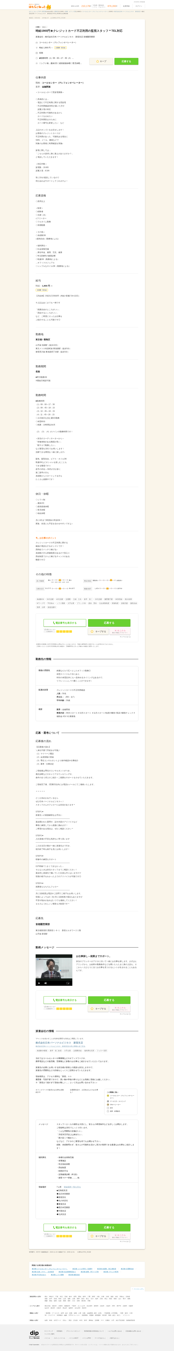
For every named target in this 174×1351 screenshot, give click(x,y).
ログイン (139, 6)
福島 (69, 1298)
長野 (78, 1298)
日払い (65, 1320)
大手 (112, 1320)
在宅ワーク (57, 1320)
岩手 (50, 1298)
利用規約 (59, 1331)
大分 (73, 1301)
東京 (46, 1296)
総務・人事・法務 (79, 1313)
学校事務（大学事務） (111, 1313)
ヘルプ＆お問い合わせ (115, 1331)
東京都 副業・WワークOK (90, 1272)
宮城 (55, 1298)
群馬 (75, 1296)
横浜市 (54, 1306)
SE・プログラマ (50, 1315)
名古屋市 (89, 1306)
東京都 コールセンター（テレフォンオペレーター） (50, 1269)
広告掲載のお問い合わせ (133, 1331)
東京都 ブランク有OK (110, 1272)
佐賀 (59, 1301)
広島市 (59, 1308)
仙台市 (47, 1308)
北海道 (128, 1296)
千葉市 (74, 1306)
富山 (87, 1298)
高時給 (91, 1320)
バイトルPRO (86, 1338)
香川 (124, 1298)
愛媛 (46, 1301)
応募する (126, 61)
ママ (102, 1320)
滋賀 (112, 1296)
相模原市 (67, 1306)
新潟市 (53, 1308)
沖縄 (88, 1301)
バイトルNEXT (73, 1338)
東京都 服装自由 (74, 1275)
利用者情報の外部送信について (94, 1331)
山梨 (73, 1298)
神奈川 (51, 1296)
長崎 (64, 1301)
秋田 (59, 1298)
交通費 (97, 1320)
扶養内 (107, 1320)
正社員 (75, 1320)
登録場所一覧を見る (72, 1187)
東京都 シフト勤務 (57, 1275)
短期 (46, 1320)
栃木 (70, 1296)
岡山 (106, 1298)
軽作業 (104, 1315)
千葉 (56, 1296)
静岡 (93, 1296)
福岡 (55, 1301)
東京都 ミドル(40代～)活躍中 (82, 1269)
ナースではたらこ (100, 1338)
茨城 (66, 1296)
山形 (64, 1298)
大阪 (98, 1296)
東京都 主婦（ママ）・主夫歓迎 (43, 1272)
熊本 (69, 1301)
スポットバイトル (59, 1338)
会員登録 (126, 6)
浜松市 (102, 1306)
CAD (131, 1313)
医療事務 (85, 1315)
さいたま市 (81, 1306)
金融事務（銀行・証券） (95, 1313)
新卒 (85, 1320)
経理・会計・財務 (66, 1313)
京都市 (125, 1306)
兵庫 (102, 1296)
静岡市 (96, 1306)
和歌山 (122, 1296)
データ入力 (55, 1313)
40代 (80, 1320)
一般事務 (47, 1313)
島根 (115, 1298)
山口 (119, 1298)
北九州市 (77, 1308)
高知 (50, 1301)
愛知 (79, 1296)
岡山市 (65, 1308)
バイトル (47, 1338)
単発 (50, 1320)
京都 (107, 1296)
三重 (88, 1296)
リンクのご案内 (49, 1334)
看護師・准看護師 (95, 1315)
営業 (121, 1313)
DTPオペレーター (74, 1315)
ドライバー (126, 1315)
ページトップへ (139, 1289)
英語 (70, 1320)
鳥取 (110, 1298)
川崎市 (60, 1306)
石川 (92, 1298)
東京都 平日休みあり (39, 1275)
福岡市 (71, 1308)
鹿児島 (83, 1301)
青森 (46, 1298)
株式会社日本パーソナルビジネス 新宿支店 (59, 1042)
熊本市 (84, 1308)
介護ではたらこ (115, 1338)
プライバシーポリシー (73, 1331)
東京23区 (48, 1306)
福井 (96, 1298)
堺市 (113, 1306)
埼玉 (61, 1296)
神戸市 (119, 1306)
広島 (101, 1298)
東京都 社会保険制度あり (67, 1272)
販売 (126, 1313)
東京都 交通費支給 (127, 1269)
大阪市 (108, 1306)
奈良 (116, 1296)
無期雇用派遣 (130, 1320)
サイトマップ (48, 1331)
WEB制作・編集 (62, 1315)
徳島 (128, 1298)
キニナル (120, 631)
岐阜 (84, 1296)
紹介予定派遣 (120, 1320)
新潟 (82, 1298)
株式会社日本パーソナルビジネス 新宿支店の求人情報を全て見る (60, 1046)
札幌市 (131, 1306)
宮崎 (78, 1301)
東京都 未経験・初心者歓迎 (106, 1269)
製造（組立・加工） (114, 1315)
